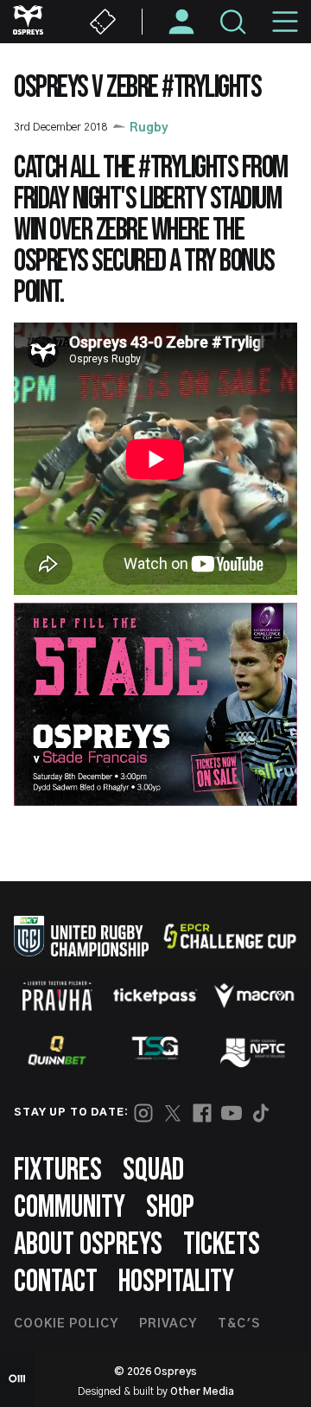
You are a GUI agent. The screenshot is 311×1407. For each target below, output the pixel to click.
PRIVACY (168, 1324)
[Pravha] (57, 996)
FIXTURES (58, 1170)
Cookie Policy (66, 1324)
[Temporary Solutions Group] (155, 1051)
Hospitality (176, 1282)
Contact (56, 1282)
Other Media (202, 1391)
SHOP (170, 1207)
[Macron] (254, 995)
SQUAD (153, 1170)
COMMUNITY (69, 1207)
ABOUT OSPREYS (88, 1244)
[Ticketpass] (155, 996)
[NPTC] (254, 1050)
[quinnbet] (57, 1050)
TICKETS (221, 1244)
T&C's (239, 1324)
